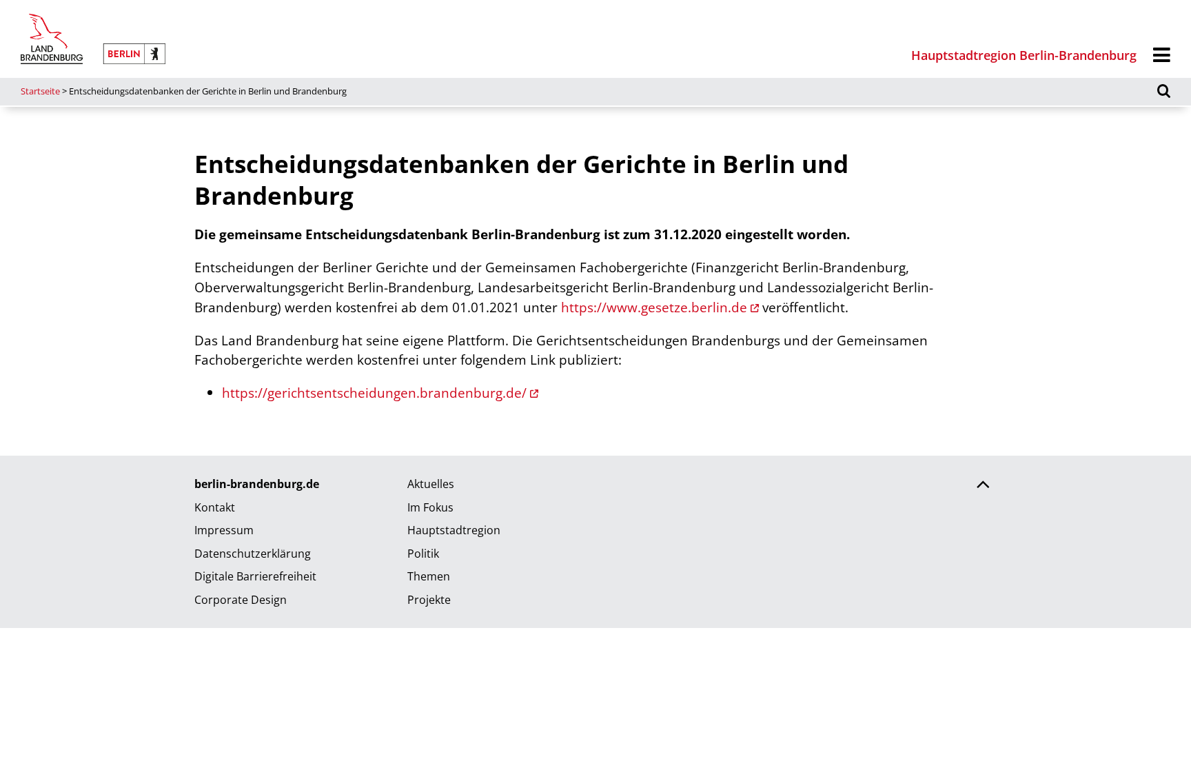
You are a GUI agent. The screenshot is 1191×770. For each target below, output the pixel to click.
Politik (423, 553)
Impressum (224, 530)
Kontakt (214, 507)
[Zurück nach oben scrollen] (983, 486)
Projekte (429, 599)
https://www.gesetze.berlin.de (654, 307)
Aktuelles (430, 484)
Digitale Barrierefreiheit (255, 576)
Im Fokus (430, 507)
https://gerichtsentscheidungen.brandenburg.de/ (374, 392)
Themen (428, 576)
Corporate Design (240, 599)
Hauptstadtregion (453, 530)
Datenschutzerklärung (252, 553)
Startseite (40, 91)
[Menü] (1162, 55)
